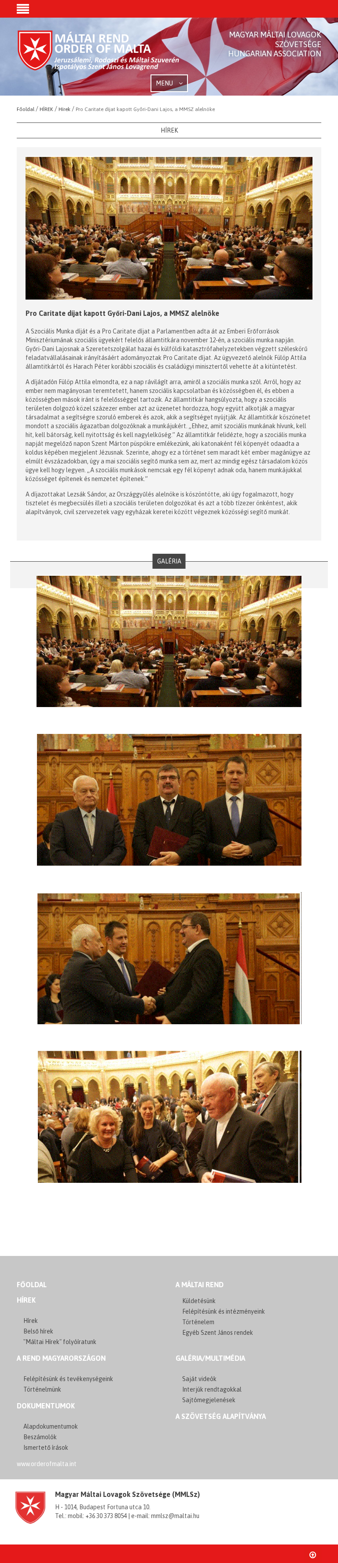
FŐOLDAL (32, 1285)
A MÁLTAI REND (200, 1285)
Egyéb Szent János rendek (217, 1332)
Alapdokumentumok (50, 1426)
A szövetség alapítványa (221, 1416)
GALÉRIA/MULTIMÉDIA (210, 1358)
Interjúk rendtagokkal (212, 1389)
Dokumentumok (46, 1406)
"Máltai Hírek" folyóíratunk (59, 1341)
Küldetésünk (199, 1300)
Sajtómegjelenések (208, 1400)
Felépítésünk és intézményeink (223, 1311)
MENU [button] (165, 83)
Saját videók (199, 1378)
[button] (23, 10)
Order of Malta (99, 57)
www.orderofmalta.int (47, 1463)
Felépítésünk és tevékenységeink (68, 1378)
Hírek (26, 1300)
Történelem (198, 1322)
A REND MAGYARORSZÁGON (61, 1358)
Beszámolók (40, 1437)
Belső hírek (38, 1331)
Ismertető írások (45, 1447)
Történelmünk (42, 1389)
